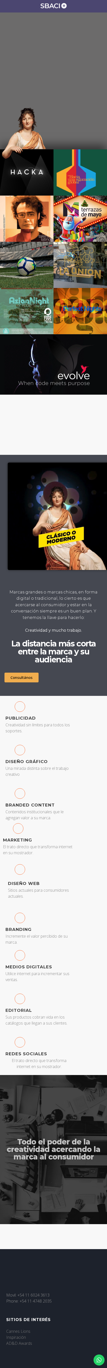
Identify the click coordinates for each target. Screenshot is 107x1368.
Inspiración (16, 1337)
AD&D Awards (19, 1343)
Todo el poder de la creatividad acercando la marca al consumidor (53, 1149)
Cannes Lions (18, 1331)
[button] (53, 424)
